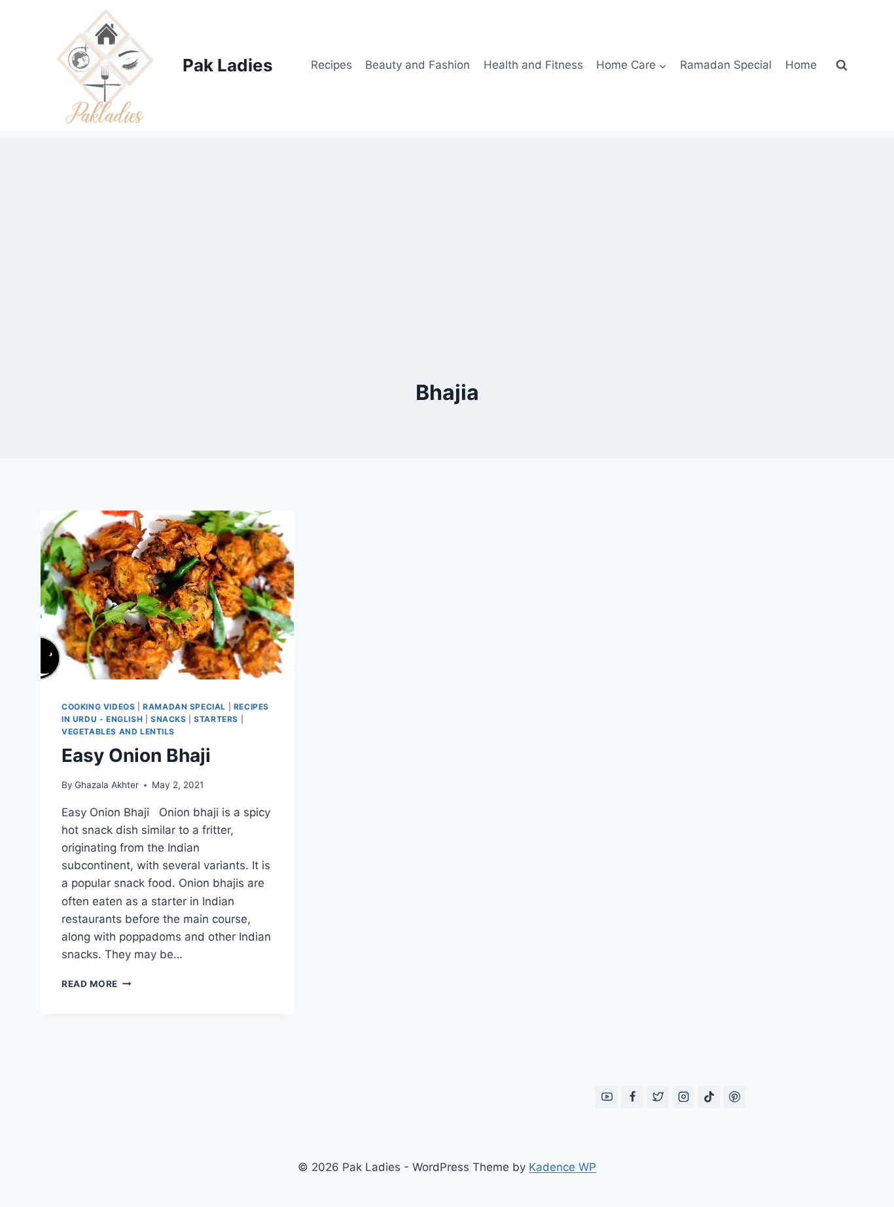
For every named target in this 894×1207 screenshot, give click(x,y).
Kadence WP (562, 1167)
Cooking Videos (98, 707)
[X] (658, 1097)
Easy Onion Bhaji (136, 755)
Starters (216, 719)
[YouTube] (607, 1097)
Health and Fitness (533, 64)
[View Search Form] (841, 65)
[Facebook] (632, 1097)
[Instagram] (683, 1097)
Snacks (169, 719)
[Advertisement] (447, 229)
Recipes (331, 64)
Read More (97, 984)
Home (801, 64)
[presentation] (167, 595)
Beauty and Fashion (417, 64)
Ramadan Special (726, 64)
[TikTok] (709, 1097)
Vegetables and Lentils (118, 731)
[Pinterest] (734, 1097)
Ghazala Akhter (107, 785)
